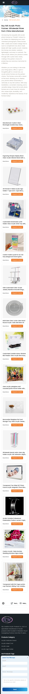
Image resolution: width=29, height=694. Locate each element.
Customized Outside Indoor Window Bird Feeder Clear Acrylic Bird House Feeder (14, 356)
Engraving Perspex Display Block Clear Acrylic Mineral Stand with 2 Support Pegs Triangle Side (13, 158)
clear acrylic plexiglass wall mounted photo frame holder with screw (14, 389)
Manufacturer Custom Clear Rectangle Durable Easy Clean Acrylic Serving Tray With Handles (13, 125)
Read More (6, 128)
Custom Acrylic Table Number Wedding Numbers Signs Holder (13, 552)
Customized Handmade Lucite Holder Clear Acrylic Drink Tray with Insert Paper (14, 224)
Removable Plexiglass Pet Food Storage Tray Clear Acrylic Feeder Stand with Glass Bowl (13, 421)
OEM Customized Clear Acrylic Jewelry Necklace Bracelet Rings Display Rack (13, 290)
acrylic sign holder (7, 649)
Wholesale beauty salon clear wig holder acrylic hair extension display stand (14, 454)
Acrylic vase (5, 646)
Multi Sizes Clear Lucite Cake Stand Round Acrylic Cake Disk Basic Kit (14, 322)
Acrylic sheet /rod (7, 643)
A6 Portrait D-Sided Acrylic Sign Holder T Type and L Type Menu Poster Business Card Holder (13, 191)
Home (6, 20)
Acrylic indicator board (8, 640)
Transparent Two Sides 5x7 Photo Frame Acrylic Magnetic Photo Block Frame (14, 487)
